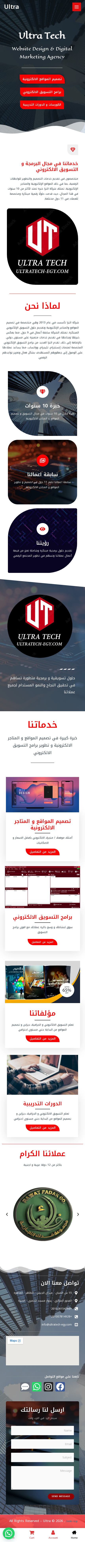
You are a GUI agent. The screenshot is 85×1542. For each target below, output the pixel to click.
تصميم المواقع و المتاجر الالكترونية (42, 824)
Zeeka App (80, 138)
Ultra (11, 7)
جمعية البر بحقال (80, 1258)
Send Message (61, 1496)
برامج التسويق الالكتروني (42, 917)
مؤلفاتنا (42, 1013)
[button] (7, 1214)
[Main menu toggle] (76, 7)
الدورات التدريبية (42, 1103)
